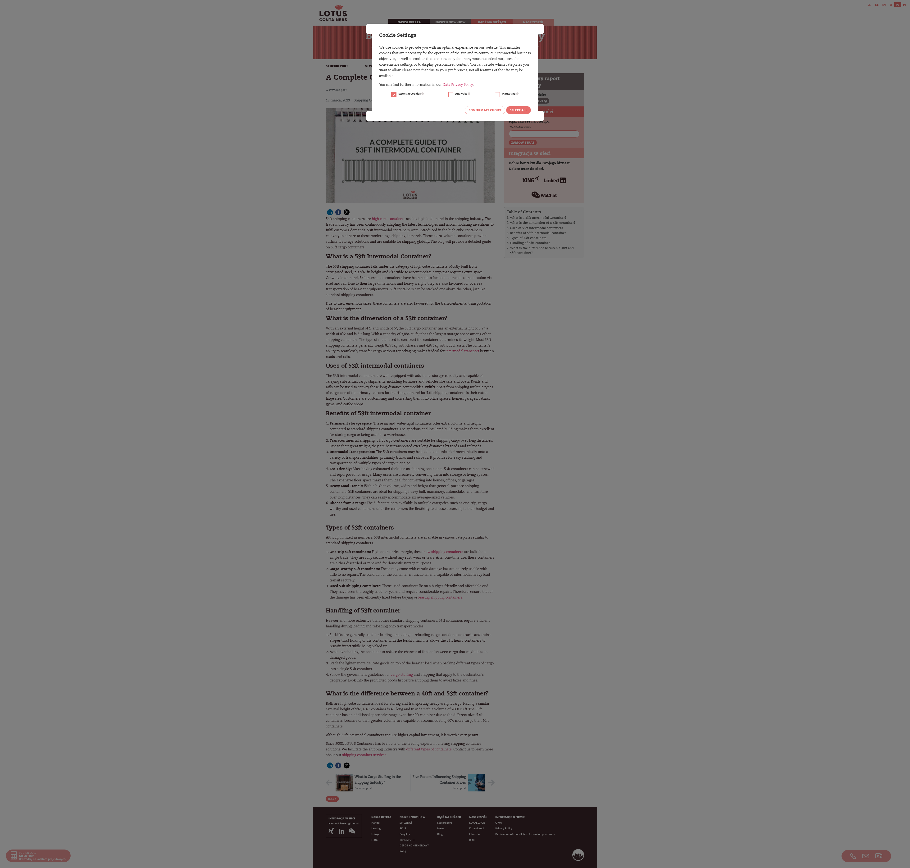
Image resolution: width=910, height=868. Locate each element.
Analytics (461, 93)
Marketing (509, 93)
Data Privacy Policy (458, 85)
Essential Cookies (409, 93)
